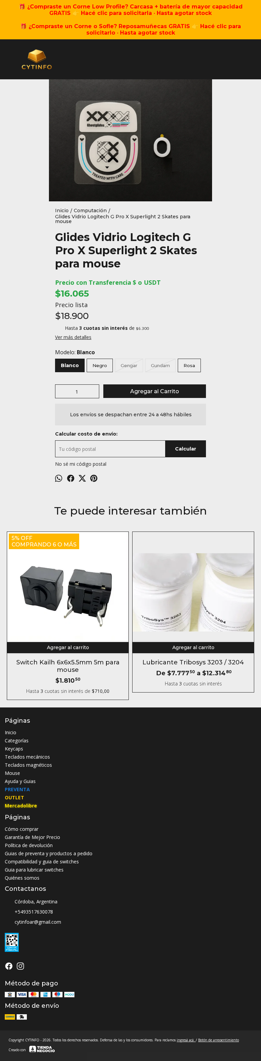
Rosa (189, 365)
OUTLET (14, 797)
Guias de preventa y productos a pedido (48, 853)
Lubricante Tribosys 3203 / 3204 (193, 662)
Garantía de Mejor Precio (32, 837)
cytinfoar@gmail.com (38, 922)
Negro (99, 365)
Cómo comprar (21, 829)
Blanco (70, 365)
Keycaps (14, 748)
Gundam (160, 365)
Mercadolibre (21, 805)
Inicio (10, 732)
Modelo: (75, 352)
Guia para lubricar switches (34, 869)
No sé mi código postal (80, 464)
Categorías (17, 740)
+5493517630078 (34, 911)
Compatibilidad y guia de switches (42, 861)
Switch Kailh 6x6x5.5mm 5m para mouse (68, 666)
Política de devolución (29, 845)
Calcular (185, 449)
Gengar (129, 365)
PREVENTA (17, 789)
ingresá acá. (186, 1040)
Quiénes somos (22, 878)
